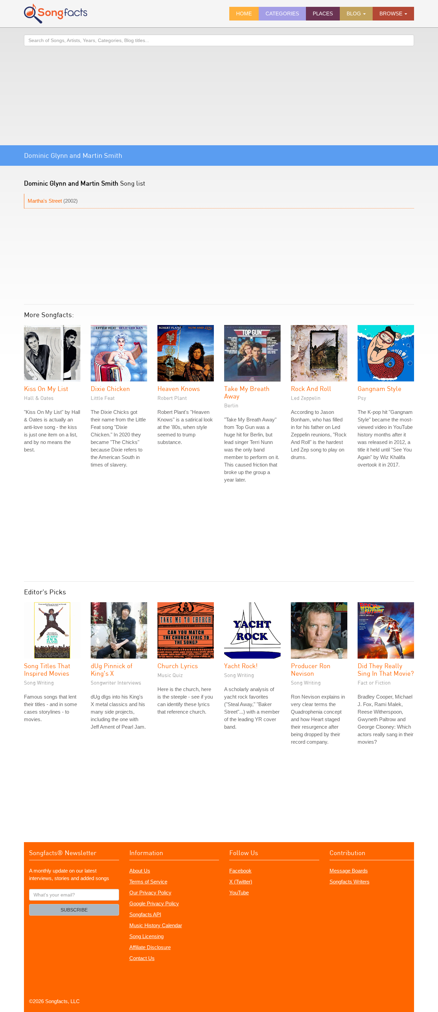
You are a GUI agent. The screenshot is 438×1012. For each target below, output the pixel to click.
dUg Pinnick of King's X (111, 669)
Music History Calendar (155, 925)
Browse (391, 13)
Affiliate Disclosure (150, 947)
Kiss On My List (46, 388)
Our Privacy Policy (150, 892)
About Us (139, 871)
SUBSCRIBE (74, 910)
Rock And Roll (311, 388)
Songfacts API (145, 914)
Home (244, 13)
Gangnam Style (379, 388)
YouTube (239, 892)
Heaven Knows (178, 388)
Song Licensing (146, 936)
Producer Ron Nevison (311, 669)
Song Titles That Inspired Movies (47, 669)
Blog (354, 13)
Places (323, 13)
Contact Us (142, 958)
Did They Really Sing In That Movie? (386, 669)
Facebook (240, 871)
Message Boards (349, 871)
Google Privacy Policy (154, 903)
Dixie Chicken (110, 388)
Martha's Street (45, 201)
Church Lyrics (177, 666)
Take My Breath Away (247, 392)
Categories (282, 13)
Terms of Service (148, 882)
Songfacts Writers (350, 882)
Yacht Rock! (241, 666)
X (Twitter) (240, 882)
